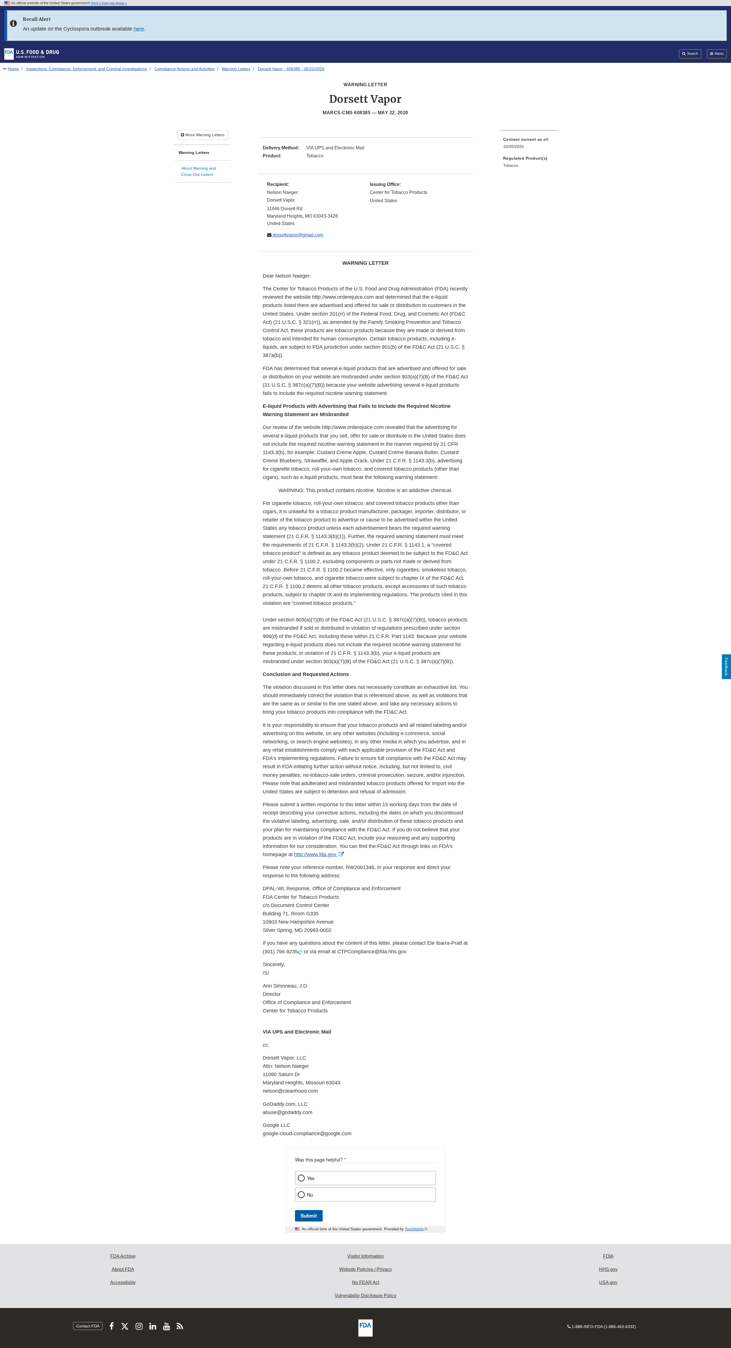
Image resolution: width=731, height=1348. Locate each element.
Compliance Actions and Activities (184, 69)
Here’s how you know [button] (108, 3)
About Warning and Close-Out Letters (198, 171)
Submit (309, 1215)
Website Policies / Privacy (365, 1269)
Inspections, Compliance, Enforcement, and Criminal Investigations (86, 69)
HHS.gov (608, 1269)
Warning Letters (236, 69)
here (139, 29)
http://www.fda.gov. (315, 854)
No (310, 1194)
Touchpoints (414, 1229)
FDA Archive (123, 1256)
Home (13, 69)
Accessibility (123, 1282)
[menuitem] (528, 144)
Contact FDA (87, 1326)
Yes (310, 1178)
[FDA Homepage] (31, 53)
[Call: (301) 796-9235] (300, 951)
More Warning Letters (204, 135)
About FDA (123, 1269)
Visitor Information (365, 1256)
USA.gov (608, 1282)
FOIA (608, 1256)
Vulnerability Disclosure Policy (365, 1295)
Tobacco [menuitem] (510, 165)
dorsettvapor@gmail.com (297, 234)
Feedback (726, 667)
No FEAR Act (365, 1282)
